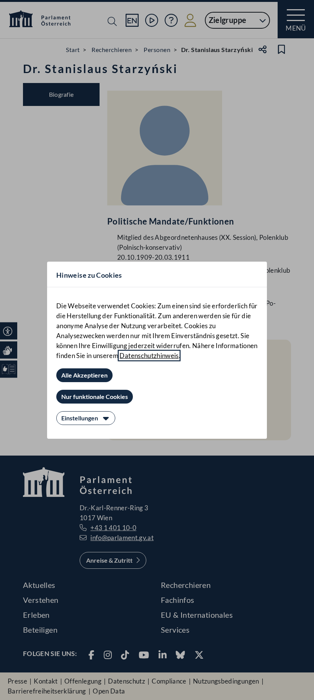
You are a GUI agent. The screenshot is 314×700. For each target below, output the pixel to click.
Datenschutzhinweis (148, 356)
